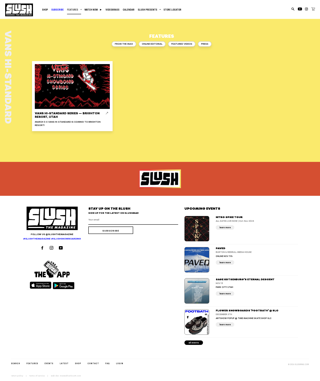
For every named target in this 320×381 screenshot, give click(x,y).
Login (119, 363)
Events (49, 363)
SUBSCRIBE (57, 9)
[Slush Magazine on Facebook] (43, 248)
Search (15, 363)
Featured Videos (181, 44)
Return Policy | (20, 376)
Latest (64, 363)
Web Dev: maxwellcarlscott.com (66, 376)
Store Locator (172, 9)
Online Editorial (152, 44)
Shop (45, 9)
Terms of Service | (39, 376)
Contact (93, 363)
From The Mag (124, 44)
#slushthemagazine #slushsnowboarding (52, 238)
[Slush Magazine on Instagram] (52, 248)
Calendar (128, 9)
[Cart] (313, 9)
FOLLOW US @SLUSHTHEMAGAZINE (52, 234)
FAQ (107, 363)
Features (74, 9)
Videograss (112, 9)
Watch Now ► (93, 9)
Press (204, 44)
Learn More (225, 227)
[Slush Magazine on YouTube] (61, 248)
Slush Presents (149, 9)
